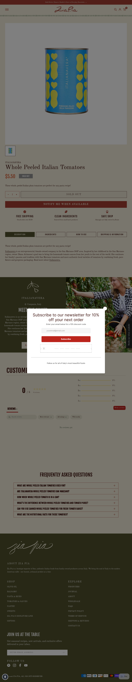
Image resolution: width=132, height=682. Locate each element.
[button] (5, 677)
